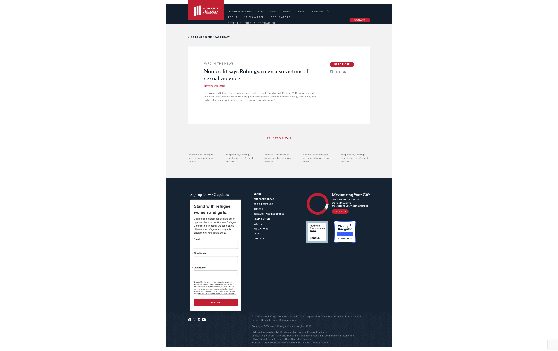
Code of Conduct (316, 332)
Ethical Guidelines (261, 339)
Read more (342, 64)
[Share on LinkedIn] (338, 71)
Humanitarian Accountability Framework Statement (281, 342)
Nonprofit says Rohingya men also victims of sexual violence (201, 158)
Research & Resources (240, 11)
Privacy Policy (320, 342)
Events (286, 11)
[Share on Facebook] (331, 71)
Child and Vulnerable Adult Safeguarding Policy (278, 332)
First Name (200, 253)
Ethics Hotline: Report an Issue (291, 339)
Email (197, 239)
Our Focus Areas (264, 199)
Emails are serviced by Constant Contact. (217, 294)
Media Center (262, 219)
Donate (360, 20)
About (233, 17)
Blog (260, 11)
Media (273, 11)
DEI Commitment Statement (336, 335)
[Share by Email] (344, 72)
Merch (257, 233)
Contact (301, 11)
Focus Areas (280, 17)
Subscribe (317, 11)
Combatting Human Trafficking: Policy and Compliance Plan (285, 335)
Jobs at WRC (261, 228)
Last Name (200, 267)
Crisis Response (263, 204)
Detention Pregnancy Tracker (251, 23)
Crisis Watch (254, 17)
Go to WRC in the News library (210, 37)
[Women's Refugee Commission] (206, 15)
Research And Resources (269, 214)
